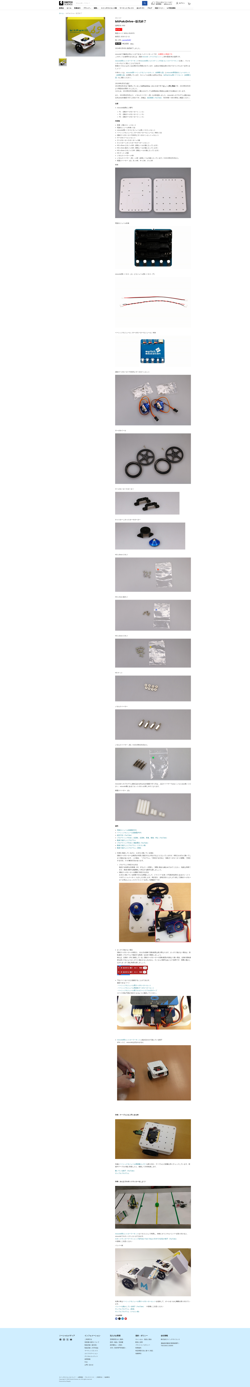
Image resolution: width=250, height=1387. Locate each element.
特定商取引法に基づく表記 (144, 1351)
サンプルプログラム (122, 1173)
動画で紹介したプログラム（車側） (129, 848)
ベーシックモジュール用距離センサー (133, 1164)
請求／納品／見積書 (116, 1342)
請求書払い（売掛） (116, 1345)
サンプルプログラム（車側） (125, 1309)
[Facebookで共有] (116, 1318)
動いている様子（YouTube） (125, 1171)
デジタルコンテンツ (91, 1356)
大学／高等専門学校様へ (118, 1348)
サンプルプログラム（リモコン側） (127, 1312)
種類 (95, 8)
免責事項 (138, 1353)
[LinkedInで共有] (122, 1318)
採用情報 (87, 1359)
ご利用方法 (88, 1339)
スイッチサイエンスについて (67, 1377)
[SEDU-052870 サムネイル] (63, 62)
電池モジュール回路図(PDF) (127, 830)
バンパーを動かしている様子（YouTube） (130, 1306)
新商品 (61, 8)
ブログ (149, 8)
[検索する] (144, 3)
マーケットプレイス (127, 8)
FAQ (86, 1362)
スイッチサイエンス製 (109, 8)
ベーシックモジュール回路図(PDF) (129, 833)
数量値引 (77, 8)
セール (69, 8)
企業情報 (80, 1377)
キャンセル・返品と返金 (143, 1339)
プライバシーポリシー (142, 1345)
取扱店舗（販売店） (91, 1345)
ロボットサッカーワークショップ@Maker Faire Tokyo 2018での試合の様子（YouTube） (146, 1239)
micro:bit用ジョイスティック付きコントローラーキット (159, 61)
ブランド (86, 8)
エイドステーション (91, 1353)
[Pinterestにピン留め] (126, 1318)
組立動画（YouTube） (155, 98)
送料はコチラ (168, 4)
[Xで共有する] (119, 1318)
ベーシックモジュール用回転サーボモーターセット (136, 988)
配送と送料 (139, 1342)
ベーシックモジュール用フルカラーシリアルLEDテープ (137, 990)
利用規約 (138, 1348)
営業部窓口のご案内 (116, 1339)
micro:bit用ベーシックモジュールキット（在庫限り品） (145, 72)
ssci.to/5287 (126, 40)
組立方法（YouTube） (125, 835)
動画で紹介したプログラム (126, 840)
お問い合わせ (89, 1365)
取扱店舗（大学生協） (92, 1348)
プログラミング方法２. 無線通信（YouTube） (133, 843)
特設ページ (159, 8)
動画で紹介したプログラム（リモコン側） (132, 845)
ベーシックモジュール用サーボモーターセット (134, 985)
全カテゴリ (140, 8)
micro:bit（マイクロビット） (152, 57)
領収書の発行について (92, 1342)
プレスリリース (89, 1377)
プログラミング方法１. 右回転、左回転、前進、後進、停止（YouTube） (142, 838)
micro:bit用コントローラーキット (126, 61)
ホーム (61, 13)
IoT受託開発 (171, 8)
